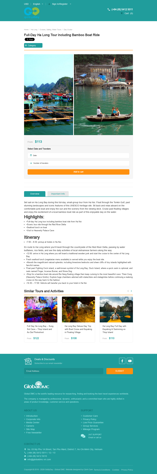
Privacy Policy (89, 419)
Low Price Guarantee (93, 422)
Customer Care (90, 416)
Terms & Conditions (102, 470)
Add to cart (78, 172)
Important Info (58, 194)
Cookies (115, 470)
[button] (26, 94)
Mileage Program (91, 429)
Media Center (32, 422)
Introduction (32, 416)
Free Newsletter (34, 432)
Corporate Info (33, 419)
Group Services (90, 426)
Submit (119, 371)
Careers (30, 426)
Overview (34, 194)
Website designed (73, 469)
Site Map (30, 429)
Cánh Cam (88, 469)
